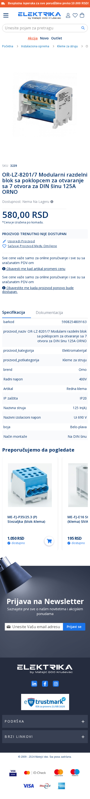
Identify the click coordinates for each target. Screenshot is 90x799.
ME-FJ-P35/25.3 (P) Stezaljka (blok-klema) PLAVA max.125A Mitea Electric (26, 524)
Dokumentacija (49, 312)
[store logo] (39, 15)
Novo (44, 38)
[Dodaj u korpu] (49, 541)
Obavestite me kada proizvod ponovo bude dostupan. (38, 290)
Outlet (56, 38)
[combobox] (45, 28)
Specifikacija (13, 312)
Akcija (33, 38)
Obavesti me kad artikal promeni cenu (35, 268)
